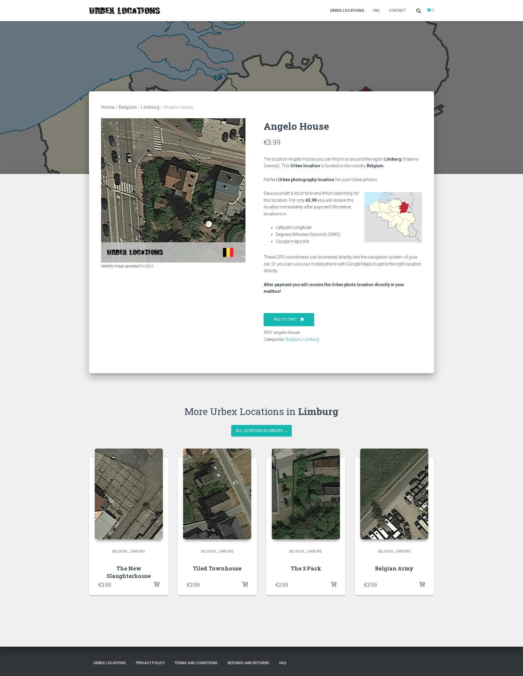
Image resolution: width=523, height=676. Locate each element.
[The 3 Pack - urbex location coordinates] (306, 494)
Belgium (128, 107)
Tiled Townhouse (217, 568)
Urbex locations (347, 10)
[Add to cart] (156, 585)
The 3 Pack (306, 568)
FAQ (376, 10)
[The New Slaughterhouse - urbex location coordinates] (129, 494)
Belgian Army (394, 568)
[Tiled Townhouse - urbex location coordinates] (217, 494)
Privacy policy (150, 663)
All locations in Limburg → (261, 431)
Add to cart (285, 319)
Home (107, 107)
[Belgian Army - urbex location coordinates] (394, 494)
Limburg (150, 107)
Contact (397, 10)
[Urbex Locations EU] (124, 11)
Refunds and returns (248, 663)
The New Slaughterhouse (129, 572)
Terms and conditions (196, 663)
